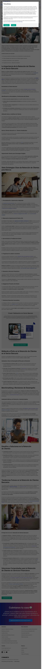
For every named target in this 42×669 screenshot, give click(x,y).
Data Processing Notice (12, 21)
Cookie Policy (20, 21)
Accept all (6, 25)
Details (13, 25)
